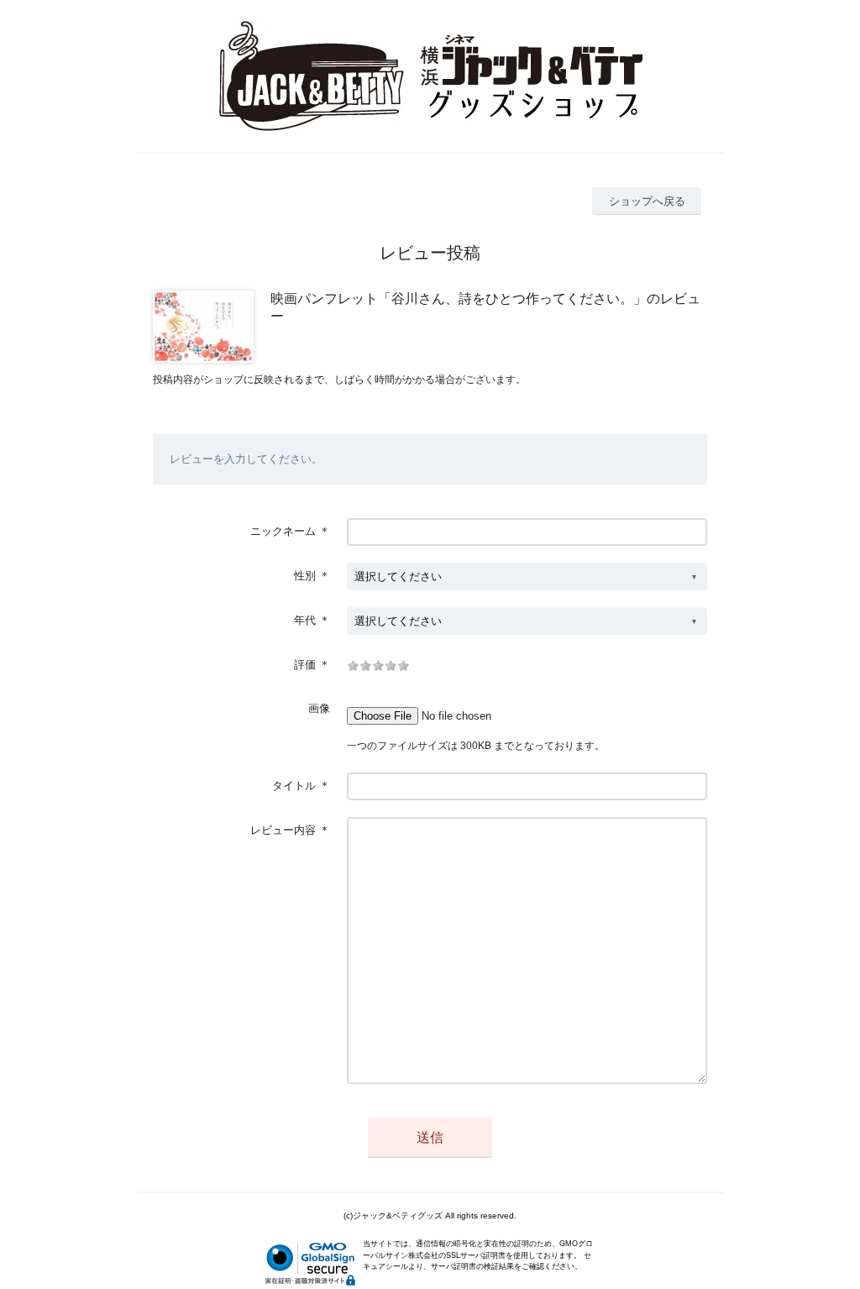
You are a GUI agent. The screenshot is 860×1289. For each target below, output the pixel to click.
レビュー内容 (283, 830)
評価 (305, 664)
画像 (319, 708)
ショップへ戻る (647, 201)
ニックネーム (283, 531)
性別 (305, 575)
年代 (305, 620)
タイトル (294, 785)
